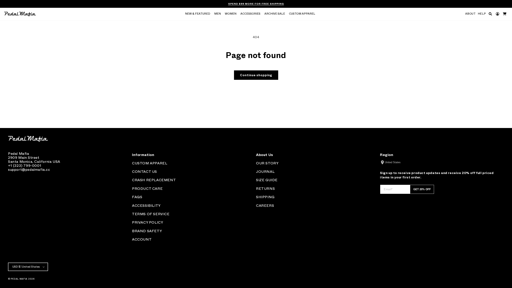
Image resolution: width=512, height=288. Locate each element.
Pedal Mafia (19, 278)
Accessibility (146, 205)
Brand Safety (147, 231)
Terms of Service (151, 214)
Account (142, 239)
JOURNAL (265, 171)
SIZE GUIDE (267, 180)
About (470, 13)
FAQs (137, 197)
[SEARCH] (490, 14)
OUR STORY (267, 163)
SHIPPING (265, 197)
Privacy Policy (147, 222)
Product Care (147, 188)
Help (482, 13)
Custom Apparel (149, 163)
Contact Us (144, 171)
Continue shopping (256, 75)
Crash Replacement (154, 180)
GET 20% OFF (422, 189)
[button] (197, 14)
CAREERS (265, 205)
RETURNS (265, 188)
